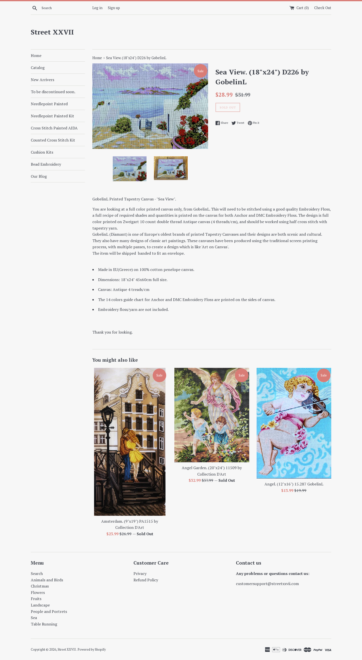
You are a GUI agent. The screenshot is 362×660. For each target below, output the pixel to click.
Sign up (114, 7)
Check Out (322, 7)
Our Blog (39, 176)
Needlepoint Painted (49, 104)
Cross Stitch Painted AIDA (54, 128)
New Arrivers (42, 79)
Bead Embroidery (46, 164)
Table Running (44, 624)
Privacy (140, 573)
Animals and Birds (47, 580)
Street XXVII (52, 31)
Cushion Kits (42, 152)
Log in (97, 7)
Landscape (40, 605)
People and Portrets (49, 611)
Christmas (40, 586)
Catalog (38, 67)
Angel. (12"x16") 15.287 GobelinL (293, 484)
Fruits (36, 598)
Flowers (38, 592)
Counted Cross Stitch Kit (53, 140)
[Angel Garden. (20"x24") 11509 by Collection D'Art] (211, 415)
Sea (34, 617)
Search (37, 573)
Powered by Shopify (92, 649)
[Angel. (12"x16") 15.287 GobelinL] (294, 423)
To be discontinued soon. (53, 91)
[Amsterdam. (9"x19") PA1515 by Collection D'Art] (129, 442)
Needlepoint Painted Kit (52, 116)
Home (36, 55)
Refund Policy (145, 580)
